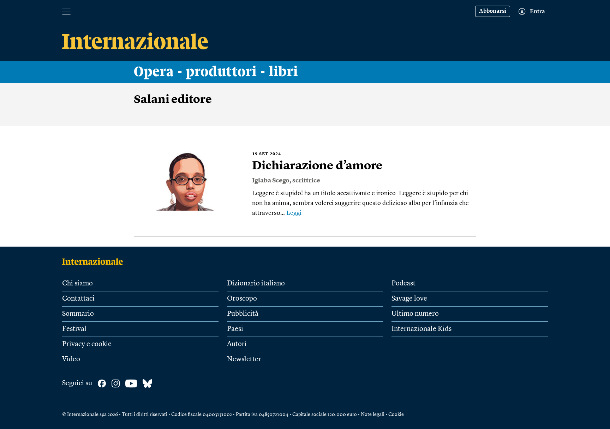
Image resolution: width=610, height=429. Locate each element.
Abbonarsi (492, 11)
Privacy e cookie (87, 344)
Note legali (372, 414)
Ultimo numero (415, 314)
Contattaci (78, 298)
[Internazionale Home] (94, 261)
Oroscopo (242, 298)
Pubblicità (242, 314)
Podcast (403, 283)
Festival (74, 329)
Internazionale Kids (421, 329)
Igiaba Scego (270, 180)
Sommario (78, 314)
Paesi (235, 329)
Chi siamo (77, 283)
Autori (237, 344)
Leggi (293, 213)
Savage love (409, 298)
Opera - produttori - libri (216, 72)
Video (71, 359)
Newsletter (244, 359)
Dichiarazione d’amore (317, 166)
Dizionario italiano (256, 283)
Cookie (396, 414)
